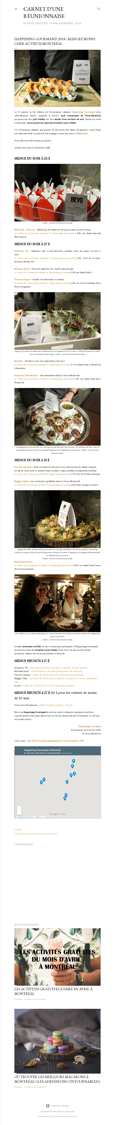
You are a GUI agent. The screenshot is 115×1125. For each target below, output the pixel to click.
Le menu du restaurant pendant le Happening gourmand (44, 233)
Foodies (41, 834)
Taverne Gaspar (22, 279)
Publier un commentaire (35, 999)
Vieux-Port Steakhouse (26, 375)
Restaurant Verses (23, 561)
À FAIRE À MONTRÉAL (61, 23)
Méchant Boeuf (21, 268)
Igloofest (83, 133)
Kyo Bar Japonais (22, 467)
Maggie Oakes (21, 481)
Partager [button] (18, 829)
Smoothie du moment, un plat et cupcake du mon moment (59, 667)
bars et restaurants (29, 834)
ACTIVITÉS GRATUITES (35, 23)
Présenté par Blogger (60, 1106)
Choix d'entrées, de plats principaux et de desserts (56, 671)
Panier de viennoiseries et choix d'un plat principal (58, 674)
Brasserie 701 (21, 251)
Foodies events (51, 834)
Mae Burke (70, 1111)
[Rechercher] (99, 8)
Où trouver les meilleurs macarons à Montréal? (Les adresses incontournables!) (57, 1079)
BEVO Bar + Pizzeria (24, 229)
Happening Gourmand (83, 112)
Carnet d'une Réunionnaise (44, 12)
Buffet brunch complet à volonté (56, 705)
